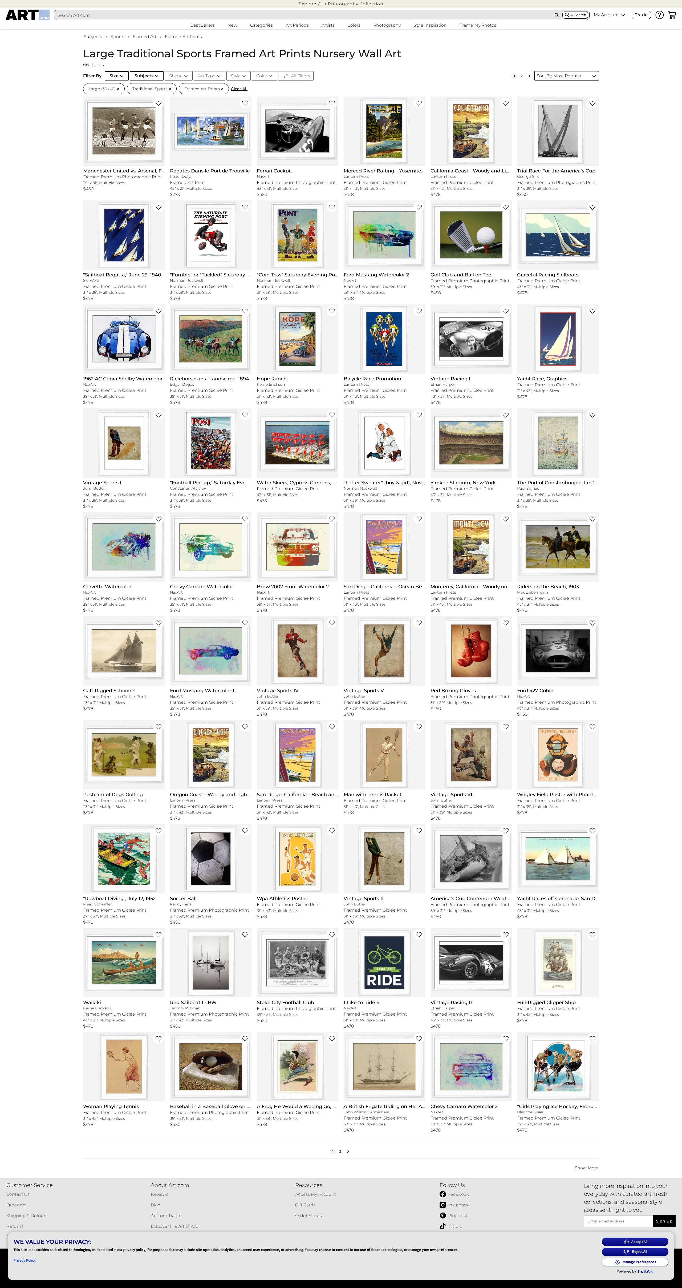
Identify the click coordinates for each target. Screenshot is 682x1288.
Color (261, 75)
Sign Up (664, 1221)
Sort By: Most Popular (559, 75)
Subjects (93, 36)
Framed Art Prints (183, 36)
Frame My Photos (478, 25)
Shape (176, 75)
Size (114, 75)
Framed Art (144, 36)
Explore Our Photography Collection (341, 3)
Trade (641, 14)
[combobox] (302, 15)
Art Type (207, 75)
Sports (117, 36)
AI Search (578, 15)
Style (236, 75)
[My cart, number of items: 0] (672, 15)
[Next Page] (529, 76)
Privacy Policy (25, 1260)
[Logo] (27, 15)
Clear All (239, 89)
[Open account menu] (623, 15)
